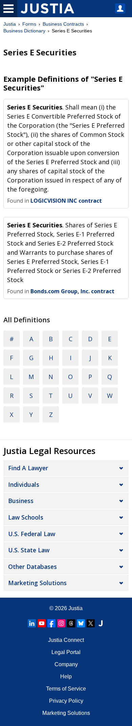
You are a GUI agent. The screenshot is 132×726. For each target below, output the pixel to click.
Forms (29, 24)
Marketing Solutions (37, 583)
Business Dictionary (24, 30)
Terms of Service (66, 689)
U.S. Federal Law (31, 534)
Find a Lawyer (28, 468)
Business (21, 501)
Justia (9, 24)
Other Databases (32, 566)
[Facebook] (51, 623)
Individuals (23, 484)
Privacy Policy (66, 701)
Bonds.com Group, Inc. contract (72, 291)
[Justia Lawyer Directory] (100, 623)
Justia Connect (66, 640)
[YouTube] (42, 623)
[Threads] (71, 623)
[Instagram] (61, 623)
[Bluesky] (81, 623)
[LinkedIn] (32, 623)
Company (66, 664)
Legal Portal (66, 652)
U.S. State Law (28, 550)
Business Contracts (63, 24)
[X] (91, 623)
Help (66, 676)
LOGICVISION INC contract (66, 200)
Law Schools (25, 517)
